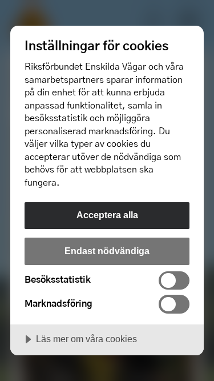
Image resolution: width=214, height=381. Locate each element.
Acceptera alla (107, 215)
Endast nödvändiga (107, 251)
